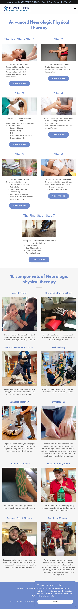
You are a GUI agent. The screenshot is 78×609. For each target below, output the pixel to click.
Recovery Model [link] (27, 601)
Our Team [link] (14, 601)
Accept (55, 601)
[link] (17, 9)
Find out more (19, 83)
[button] (75, 9)
